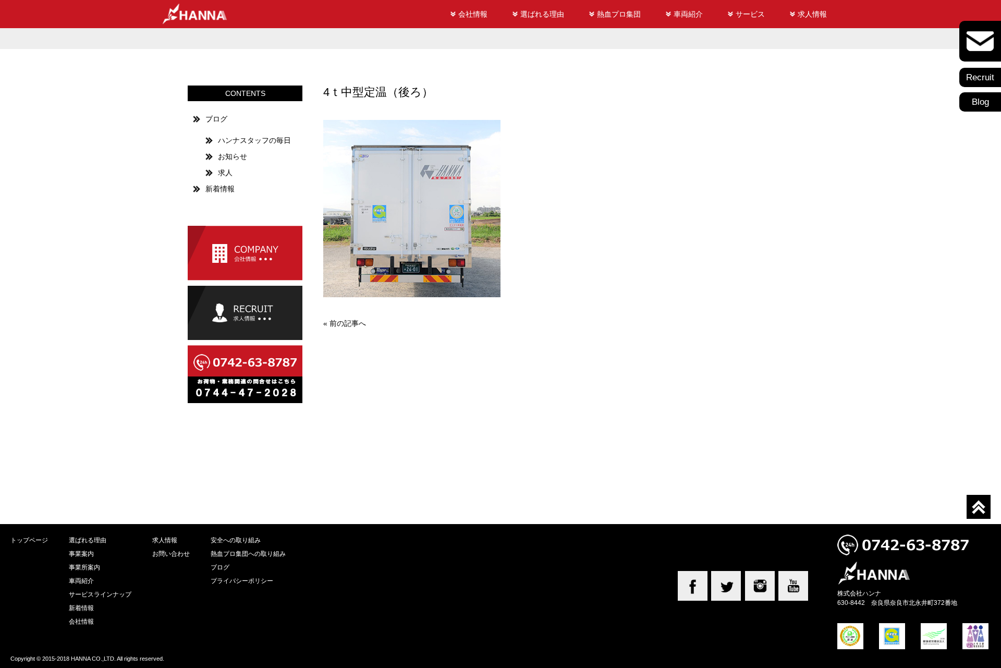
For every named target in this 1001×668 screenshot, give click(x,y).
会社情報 (472, 14)
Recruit (980, 77)
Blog (980, 102)
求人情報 (812, 14)
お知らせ (232, 156)
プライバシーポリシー (242, 580)
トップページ (29, 540)
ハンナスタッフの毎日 (254, 140)
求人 (225, 172)
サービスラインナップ (100, 594)
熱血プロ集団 (619, 14)
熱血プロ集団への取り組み (248, 553)
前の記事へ (347, 323)
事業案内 (81, 553)
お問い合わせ (171, 553)
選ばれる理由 (542, 14)
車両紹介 (688, 14)
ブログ (216, 119)
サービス (750, 14)
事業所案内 (84, 567)
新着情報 (220, 189)
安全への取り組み (236, 540)
